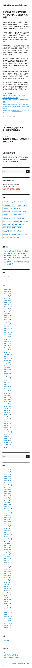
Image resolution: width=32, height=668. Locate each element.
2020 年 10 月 (8, 436)
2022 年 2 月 (7, 402)
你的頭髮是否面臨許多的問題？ (14, 5)
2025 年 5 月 (7, 317)
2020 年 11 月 (8, 434)
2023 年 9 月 (7, 360)
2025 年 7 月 (7, 313)
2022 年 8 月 (7, 389)
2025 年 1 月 (7, 326)
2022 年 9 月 (7, 386)
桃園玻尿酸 (17, 208)
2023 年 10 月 (8, 358)
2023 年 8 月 (7, 363)
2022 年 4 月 (7, 397)
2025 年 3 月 (7, 322)
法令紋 (10, 221)
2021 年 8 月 (7, 414)
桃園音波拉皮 (7, 218)
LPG (4, 202)
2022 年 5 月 (7, 395)
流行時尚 (6, 277)
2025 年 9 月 (7, 309)
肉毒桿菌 (19, 231)
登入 (5, 653)
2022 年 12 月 (8, 380)
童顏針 (14, 228)
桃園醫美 (25, 211)
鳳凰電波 (16, 237)
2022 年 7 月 (7, 391)
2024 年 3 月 (7, 348)
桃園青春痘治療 (7, 215)
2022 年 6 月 (7, 393)
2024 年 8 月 (7, 337)
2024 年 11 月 (8, 330)
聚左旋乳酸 (6, 231)
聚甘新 (13, 231)
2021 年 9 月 (7, 412)
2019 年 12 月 (8, 443)
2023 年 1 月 (7, 378)
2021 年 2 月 (7, 427)
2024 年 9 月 (7, 335)
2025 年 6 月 (7, 315)
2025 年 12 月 (8, 304)
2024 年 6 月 (7, 341)
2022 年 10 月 (8, 384)
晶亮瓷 (19, 205)
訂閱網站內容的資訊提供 (11, 655)
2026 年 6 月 (7, 294)
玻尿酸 (26, 221)
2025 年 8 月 (7, 311)
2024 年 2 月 (7, 350)
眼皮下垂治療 (7, 228)
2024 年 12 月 (8, 328)
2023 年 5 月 (7, 369)
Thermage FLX (11, 202)
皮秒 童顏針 (22, 224)
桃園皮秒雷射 (7, 211)
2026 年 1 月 (7, 302)
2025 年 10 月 (8, 307)
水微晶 (5, 221)
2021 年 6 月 (7, 419)
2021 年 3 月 (7, 425)
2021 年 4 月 (7, 423)
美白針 (20, 228)
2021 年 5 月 (7, 421)
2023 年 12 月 (8, 354)
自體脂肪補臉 (7, 234)
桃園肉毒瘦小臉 (16, 211)
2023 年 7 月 (7, 365)
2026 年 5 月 (7, 296)
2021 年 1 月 (7, 430)
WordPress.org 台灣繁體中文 (12, 657)
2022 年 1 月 (7, 404)
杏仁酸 (25, 205)
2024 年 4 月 (7, 345)
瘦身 (8, 224)
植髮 (13, 218)
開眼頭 (14, 234)
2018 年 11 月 (7, 445)
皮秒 (16, 224)
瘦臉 (4, 224)
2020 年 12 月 (8, 432)
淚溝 (21, 221)
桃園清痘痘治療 (7, 208)
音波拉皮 (5, 237)
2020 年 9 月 (7, 438)
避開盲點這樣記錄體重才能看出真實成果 (15, 255)
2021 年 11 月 (7, 408)
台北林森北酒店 (11, 157)
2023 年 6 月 (7, 367)
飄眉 (11, 237)
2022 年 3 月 (7, 399)
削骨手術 (20, 202)
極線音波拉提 (20, 218)
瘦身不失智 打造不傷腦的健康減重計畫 (14, 253)
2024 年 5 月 (7, 343)
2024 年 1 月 (7, 352)
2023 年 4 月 (7, 371)
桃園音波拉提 (17, 215)
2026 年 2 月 (7, 300)
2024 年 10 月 (8, 332)
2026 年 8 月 (7, 289)
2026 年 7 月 (7, 291)
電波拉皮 (24, 234)
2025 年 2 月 (7, 324)
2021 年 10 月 (8, 410)
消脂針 (16, 221)
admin (6, 116)
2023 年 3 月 (7, 373)
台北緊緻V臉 (6, 205)
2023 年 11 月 (8, 356)
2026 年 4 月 (7, 298)
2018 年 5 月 (7, 447)
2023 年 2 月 (7, 376)
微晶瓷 (14, 205)
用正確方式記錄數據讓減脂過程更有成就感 (16, 251)
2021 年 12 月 (8, 406)
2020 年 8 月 (7, 440)
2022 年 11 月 (8, 382)
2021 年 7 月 (7, 417)
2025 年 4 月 (7, 319)
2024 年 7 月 (7, 339)
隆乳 (19, 234)
